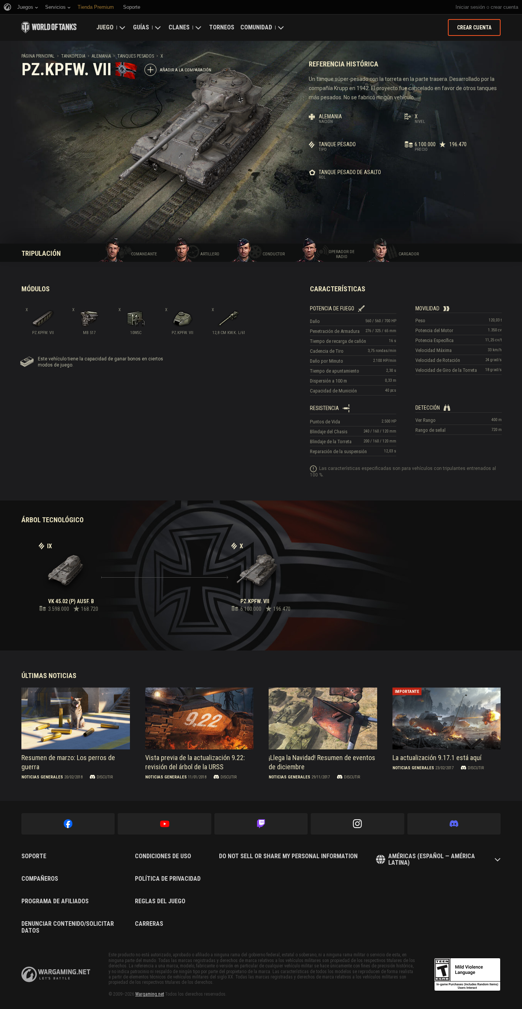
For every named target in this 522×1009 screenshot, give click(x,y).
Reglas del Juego (160, 901)
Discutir (105, 777)
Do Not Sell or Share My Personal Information (288, 856)
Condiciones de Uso (163, 856)
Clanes (179, 27)
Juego (104, 27)
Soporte (33, 856)
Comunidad (256, 27)
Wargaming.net (149, 994)
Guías (141, 27)
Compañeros (39, 878)
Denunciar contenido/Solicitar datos (67, 927)
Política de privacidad (168, 878)
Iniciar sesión (470, 7)
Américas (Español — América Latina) (431, 859)
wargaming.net (55, 974)
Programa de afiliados (55, 901)
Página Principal (38, 56)
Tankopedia (73, 56)
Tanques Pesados (135, 56)
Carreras (149, 923)
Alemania (101, 56)
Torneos (221, 27)
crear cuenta (504, 7)
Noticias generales (42, 777)
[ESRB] (467, 974)
